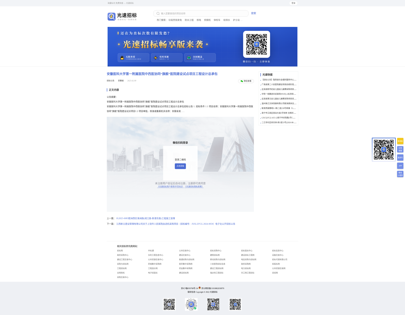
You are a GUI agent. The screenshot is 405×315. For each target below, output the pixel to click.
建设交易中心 (184, 255)
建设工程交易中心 (124, 259)
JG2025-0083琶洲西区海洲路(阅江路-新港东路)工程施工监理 (145, 218)
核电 (199, 20)
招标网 (120, 251)
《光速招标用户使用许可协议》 (170, 187)
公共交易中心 (184, 251)
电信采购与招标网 (248, 259)
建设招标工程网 (247, 255)
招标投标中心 (246, 251)
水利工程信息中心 (155, 255)
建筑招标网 (215, 255)
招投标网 (276, 264)
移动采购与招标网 (217, 259)
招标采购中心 (215, 251)
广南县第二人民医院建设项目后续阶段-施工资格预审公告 (286, 84)
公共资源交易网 (278, 268)
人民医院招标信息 (217, 264)
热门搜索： (162, 20)
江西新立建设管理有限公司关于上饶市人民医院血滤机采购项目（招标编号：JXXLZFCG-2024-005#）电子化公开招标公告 (175, 224)
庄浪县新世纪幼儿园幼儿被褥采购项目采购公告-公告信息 (286, 89)
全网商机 (121, 273)
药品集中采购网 (185, 268)
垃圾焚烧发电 (175, 20)
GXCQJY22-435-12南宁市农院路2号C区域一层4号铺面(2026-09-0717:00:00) (293, 118)
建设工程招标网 (216, 268)
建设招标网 (184, 273)
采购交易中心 (122, 277)
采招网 (275, 273)
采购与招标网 (122, 264)
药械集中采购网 (154, 264)
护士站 (236, 20)
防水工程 (189, 20)
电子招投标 (153, 273)
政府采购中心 (122, 255)
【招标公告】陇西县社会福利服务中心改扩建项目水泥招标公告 (288, 80)
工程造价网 (153, 268)
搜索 (253, 13)
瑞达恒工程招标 (216, 273)
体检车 (217, 20)
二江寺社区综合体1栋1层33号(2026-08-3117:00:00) (282, 122)
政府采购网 (246, 264)
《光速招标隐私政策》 (193, 187)
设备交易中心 (278, 255)
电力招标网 (246, 268)
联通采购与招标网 (186, 259)
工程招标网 (122, 268)
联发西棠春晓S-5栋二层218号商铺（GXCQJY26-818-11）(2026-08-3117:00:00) (294, 108)
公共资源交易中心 (155, 259)
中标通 (151, 251)
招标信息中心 (278, 251)
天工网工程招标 (247, 273)
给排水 (226, 20)
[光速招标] (122, 16)
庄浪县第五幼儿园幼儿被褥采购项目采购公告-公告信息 (285, 99)
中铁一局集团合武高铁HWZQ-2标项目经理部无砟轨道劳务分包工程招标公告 (294, 94)
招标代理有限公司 (279, 259)
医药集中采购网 (185, 264)
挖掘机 (207, 20)
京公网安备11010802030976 (212, 288)
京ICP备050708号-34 (189, 288)
